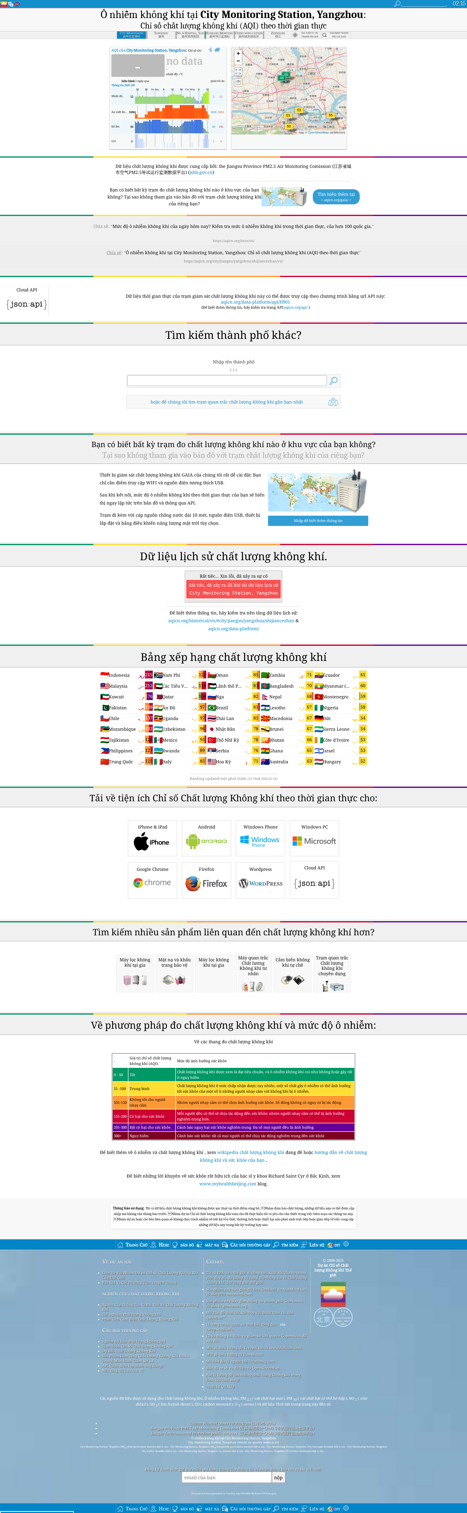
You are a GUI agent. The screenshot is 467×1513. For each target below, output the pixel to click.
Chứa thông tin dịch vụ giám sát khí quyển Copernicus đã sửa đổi (256, 1338)
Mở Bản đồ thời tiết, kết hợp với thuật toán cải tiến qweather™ (250, 1315)
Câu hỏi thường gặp (125, 1330)
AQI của (148, 50)
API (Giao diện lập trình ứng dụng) (132, 1365)
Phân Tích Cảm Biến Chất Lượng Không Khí (140, 1319)
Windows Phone (260, 827)
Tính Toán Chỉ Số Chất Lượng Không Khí (137, 1346)
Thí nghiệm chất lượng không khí (131, 1314)
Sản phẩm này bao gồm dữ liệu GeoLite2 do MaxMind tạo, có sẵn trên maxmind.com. (256, 1292)
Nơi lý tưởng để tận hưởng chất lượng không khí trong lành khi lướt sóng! (253, 1377)
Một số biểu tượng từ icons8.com (234, 1354)
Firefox (206, 869)
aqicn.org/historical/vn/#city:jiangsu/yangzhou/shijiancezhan (231, 620)
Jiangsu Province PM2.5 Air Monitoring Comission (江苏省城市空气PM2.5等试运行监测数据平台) (232, 1428)
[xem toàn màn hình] (217, 50)
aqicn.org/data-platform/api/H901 (255, 302)
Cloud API (314, 868)
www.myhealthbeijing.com (228, 1184)
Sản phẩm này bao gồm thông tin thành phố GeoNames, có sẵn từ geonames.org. (254, 1303)
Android (206, 827)
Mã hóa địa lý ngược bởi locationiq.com (240, 1361)
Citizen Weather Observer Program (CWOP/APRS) (232, 1423)
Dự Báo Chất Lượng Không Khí (129, 1351)
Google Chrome (153, 869)
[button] (330, 118)
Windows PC (314, 827)
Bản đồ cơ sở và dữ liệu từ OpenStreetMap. (243, 1368)
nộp (278, 1477)
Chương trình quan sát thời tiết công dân (241, 1324)
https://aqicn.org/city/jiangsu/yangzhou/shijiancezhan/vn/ (233, 261)
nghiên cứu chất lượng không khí (140, 1293)
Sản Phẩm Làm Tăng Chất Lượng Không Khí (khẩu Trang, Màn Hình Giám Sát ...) (145, 1358)
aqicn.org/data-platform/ (233, 628)
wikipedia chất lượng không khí (250, 1152)
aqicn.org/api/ (296, 307)
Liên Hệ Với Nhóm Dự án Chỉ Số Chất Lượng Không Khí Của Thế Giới (150, 1275)
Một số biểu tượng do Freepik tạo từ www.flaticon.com (253, 1347)
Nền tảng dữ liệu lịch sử (123, 1370)
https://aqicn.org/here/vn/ (233, 240)
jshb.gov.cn (201, 172)
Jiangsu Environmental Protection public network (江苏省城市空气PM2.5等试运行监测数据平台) (232, 1433)
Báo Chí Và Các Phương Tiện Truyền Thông (139, 1282)
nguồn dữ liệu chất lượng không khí (133, 1341)
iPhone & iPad (152, 827)
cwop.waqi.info (219, 1329)
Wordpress (260, 869)
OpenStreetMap (318, 132)
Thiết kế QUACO (220, 1386)
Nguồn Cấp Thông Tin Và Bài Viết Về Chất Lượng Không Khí (150, 1307)
